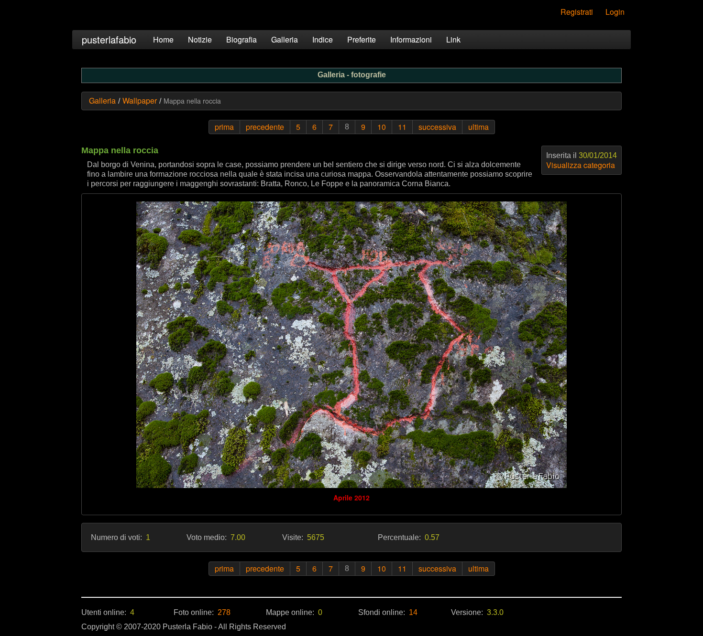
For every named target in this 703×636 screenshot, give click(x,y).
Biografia (241, 39)
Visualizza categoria (580, 164)
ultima (478, 126)
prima (224, 126)
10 (381, 126)
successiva (437, 126)
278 (224, 612)
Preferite (361, 39)
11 (402, 126)
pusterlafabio (109, 39)
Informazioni (411, 39)
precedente (265, 126)
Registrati (576, 11)
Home (163, 39)
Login (615, 11)
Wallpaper (139, 100)
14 (413, 612)
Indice (322, 39)
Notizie (200, 39)
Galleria (284, 39)
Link (453, 39)
